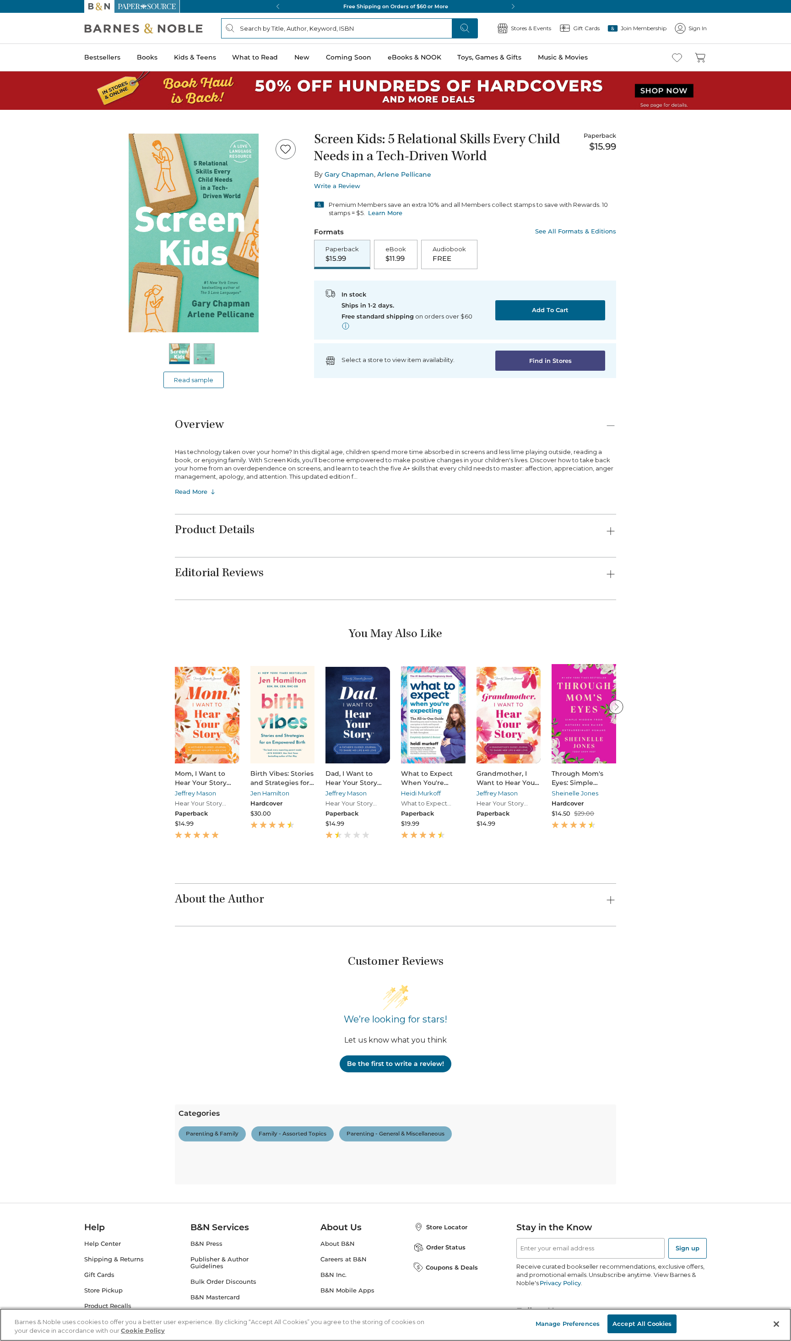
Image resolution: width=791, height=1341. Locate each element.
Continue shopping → (36, 114)
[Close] (13, 63)
